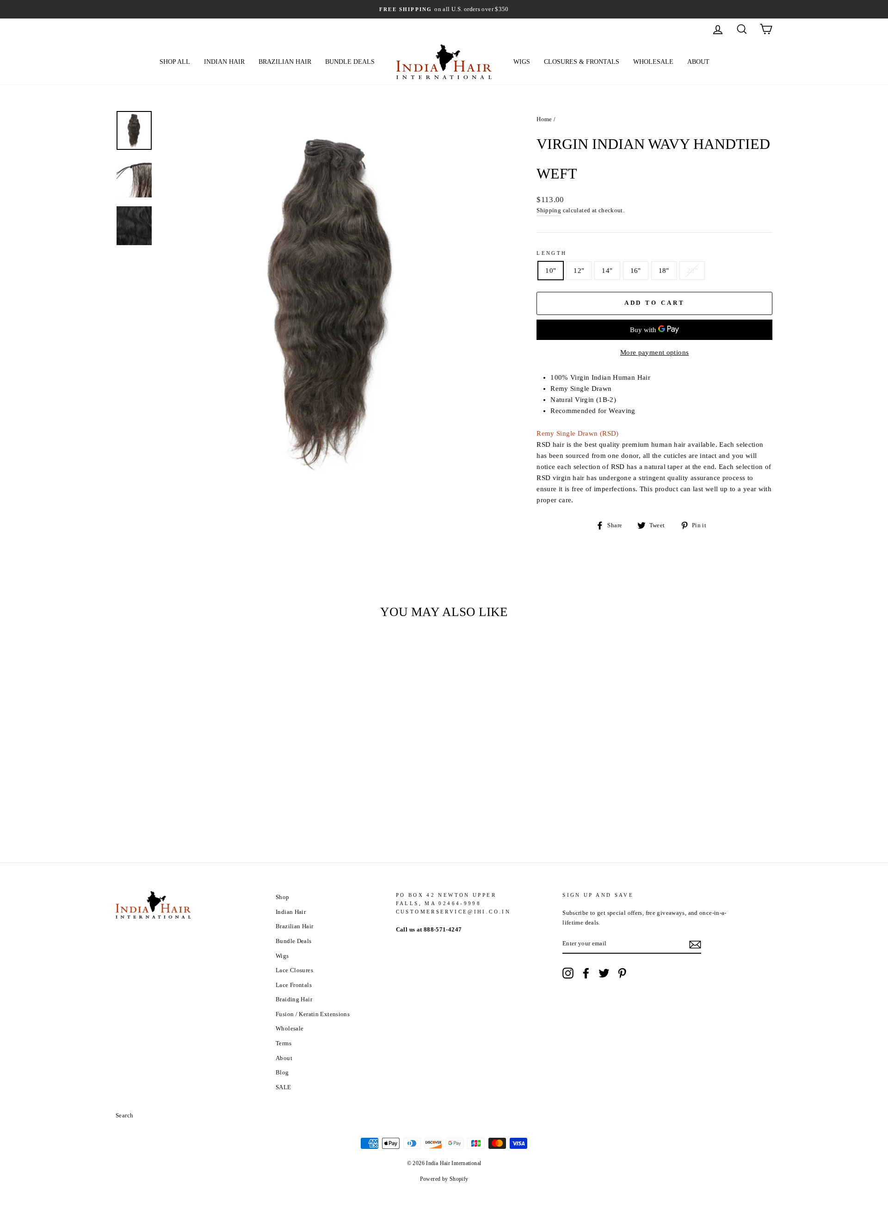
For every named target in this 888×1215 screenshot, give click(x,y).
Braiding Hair (294, 999)
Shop (283, 897)
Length (551, 253)
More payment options (654, 352)
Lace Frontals (294, 985)
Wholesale (653, 61)
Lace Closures (294, 970)
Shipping (548, 210)
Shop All (175, 61)
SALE (283, 1087)
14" (607, 270)
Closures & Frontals (581, 61)
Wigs (521, 61)
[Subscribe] (695, 944)
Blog (282, 1072)
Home (544, 119)
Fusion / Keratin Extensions (313, 1014)
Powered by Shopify (444, 1179)
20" (692, 270)
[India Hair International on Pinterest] (622, 973)
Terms (283, 1043)
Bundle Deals (350, 61)
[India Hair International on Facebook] (586, 973)
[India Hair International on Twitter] (604, 973)
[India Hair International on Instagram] (568, 973)
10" (550, 270)
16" (635, 270)
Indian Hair (224, 61)
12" (579, 270)
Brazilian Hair (285, 61)
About (698, 61)
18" (664, 270)
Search (124, 1115)
